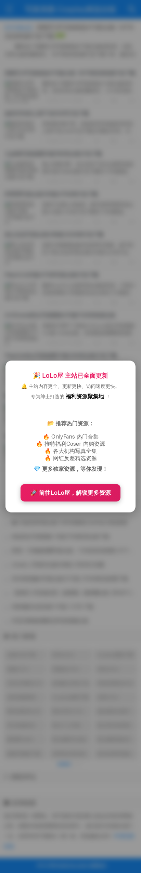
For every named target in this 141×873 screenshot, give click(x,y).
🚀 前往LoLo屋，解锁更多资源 (70, 492)
